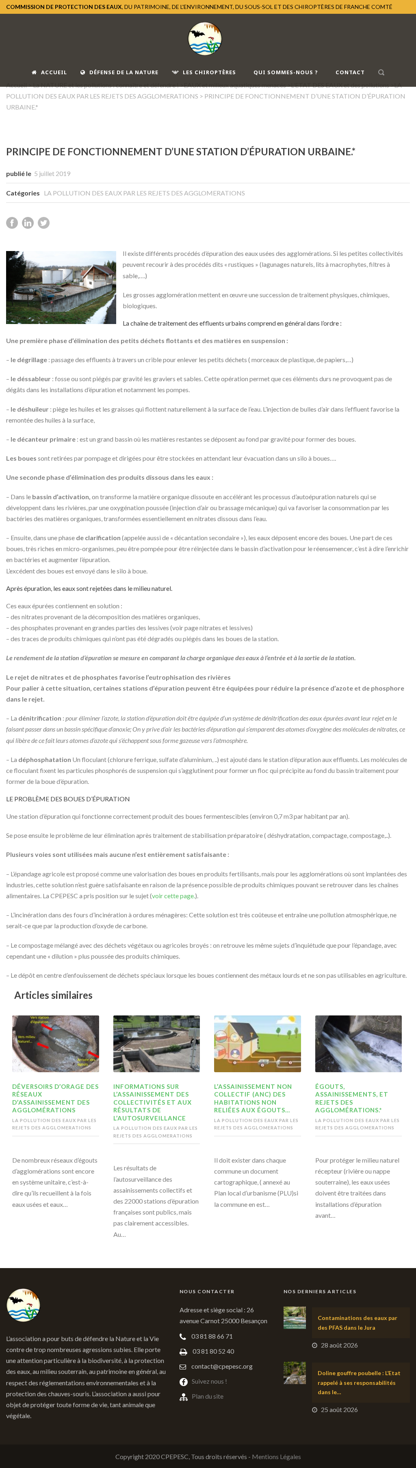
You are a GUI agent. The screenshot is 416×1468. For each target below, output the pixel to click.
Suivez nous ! (209, 1381)
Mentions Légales (276, 1456)
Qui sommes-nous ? (286, 72)
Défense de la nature (123, 72)
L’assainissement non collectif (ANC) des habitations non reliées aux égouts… (253, 1098)
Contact (350, 72)
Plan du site (207, 1396)
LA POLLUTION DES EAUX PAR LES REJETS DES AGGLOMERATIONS (144, 193)
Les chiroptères (209, 72)
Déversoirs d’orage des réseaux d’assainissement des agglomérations (55, 1098)
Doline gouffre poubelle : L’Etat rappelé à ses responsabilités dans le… (359, 1382)
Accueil (54, 72)
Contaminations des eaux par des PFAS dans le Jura (357, 1322)
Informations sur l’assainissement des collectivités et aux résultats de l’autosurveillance (152, 1102)
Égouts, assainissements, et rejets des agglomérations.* (351, 1098)
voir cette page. (173, 895)
